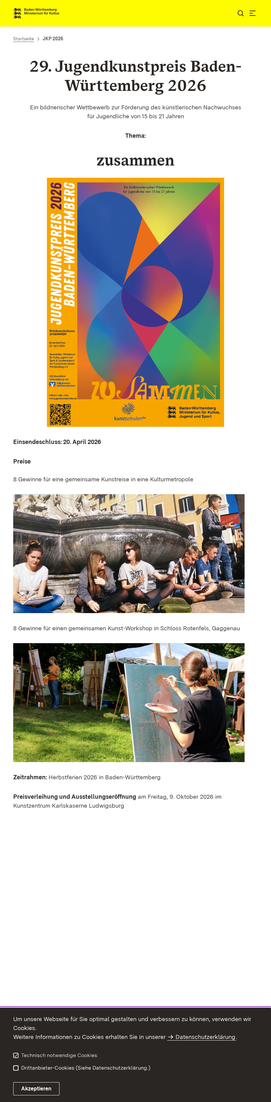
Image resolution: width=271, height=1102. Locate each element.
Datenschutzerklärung (205, 1036)
